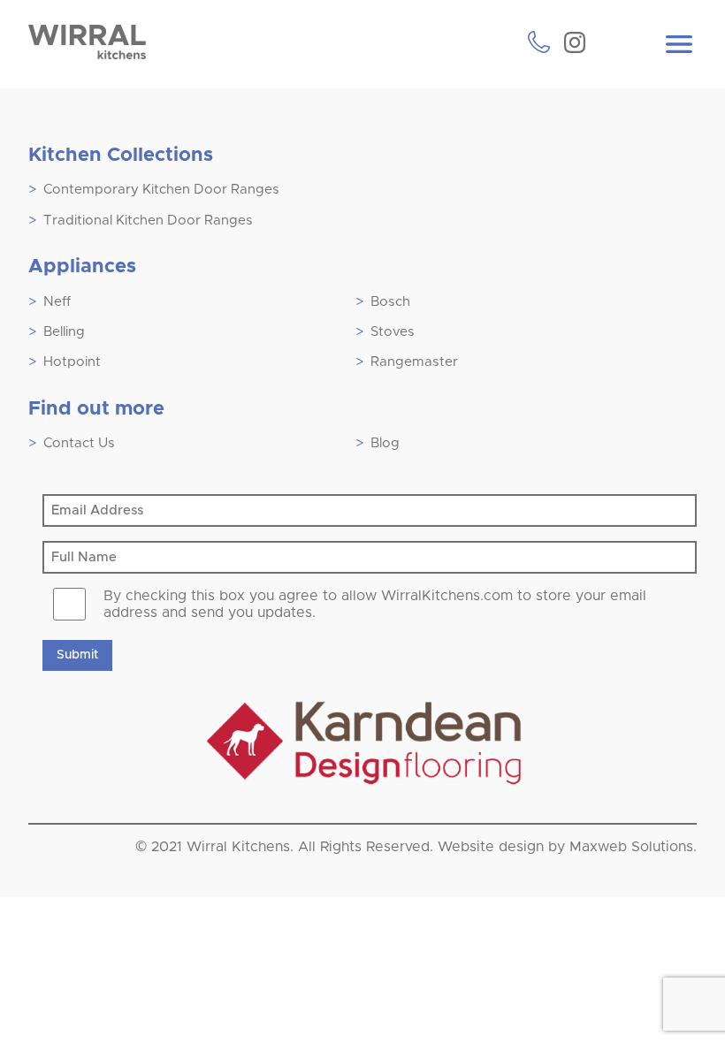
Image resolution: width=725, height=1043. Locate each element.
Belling (64, 332)
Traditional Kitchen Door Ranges (148, 220)
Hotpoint (72, 362)
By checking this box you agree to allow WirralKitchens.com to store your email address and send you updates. (374, 604)
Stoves (392, 332)
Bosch (390, 301)
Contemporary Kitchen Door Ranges (161, 189)
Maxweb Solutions (631, 847)
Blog (385, 443)
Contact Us (79, 443)
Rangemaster (414, 362)
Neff (57, 301)
